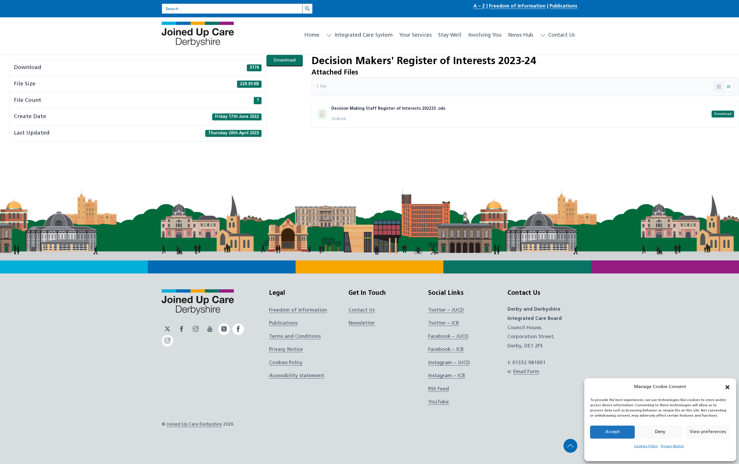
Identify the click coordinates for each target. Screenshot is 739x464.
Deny (660, 432)
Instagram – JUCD (449, 362)
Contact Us (561, 35)
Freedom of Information (517, 6)
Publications (563, 6)
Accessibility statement (296, 375)
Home (312, 35)
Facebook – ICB (446, 349)
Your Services (415, 35)
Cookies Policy (646, 446)
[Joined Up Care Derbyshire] (198, 44)
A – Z (479, 6)
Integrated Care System (363, 35)
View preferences (708, 432)
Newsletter (361, 323)
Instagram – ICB (446, 375)
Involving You (484, 35)
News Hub (520, 35)
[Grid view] (718, 86)
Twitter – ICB (443, 323)
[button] (727, 387)
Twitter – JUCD (446, 310)
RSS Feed (438, 389)
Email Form (526, 371)
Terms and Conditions (295, 336)
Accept (612, 432)
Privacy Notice (672, 446)
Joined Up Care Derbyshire (194, 424)
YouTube (438, 402)
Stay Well (450, 35)
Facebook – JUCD (448, 336)
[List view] (728, 86)
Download (285, 60)
